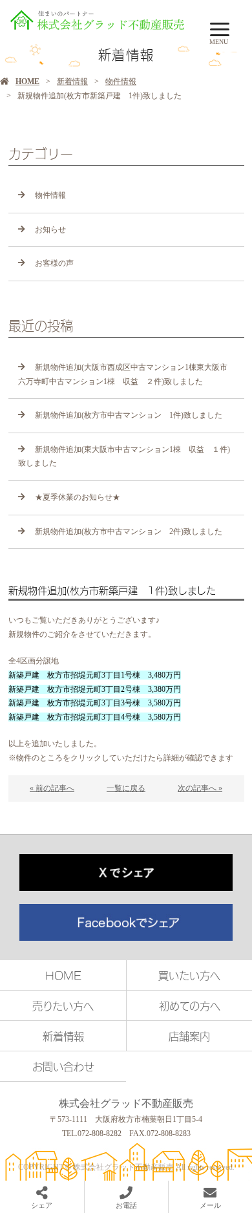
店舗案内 (189, 1036)
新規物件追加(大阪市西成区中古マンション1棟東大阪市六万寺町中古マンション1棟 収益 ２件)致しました (122, 374)
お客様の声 (54, 263)
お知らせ (50, 229)
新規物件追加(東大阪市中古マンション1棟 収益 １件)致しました (124, 456)
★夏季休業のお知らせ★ (77, 497)
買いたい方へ (189, 975)
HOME (27, 81)
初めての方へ (189, 1005)
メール (210, 1205)
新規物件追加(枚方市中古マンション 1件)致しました (128, 415)
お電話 (126, 1205)
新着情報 (72, 81)
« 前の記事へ (52, 788)
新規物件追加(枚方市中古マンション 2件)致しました (128, 531)
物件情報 (120, 81)
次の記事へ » (200, 788)
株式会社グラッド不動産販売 (126, 1103)
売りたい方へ (63, 1005)
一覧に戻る (126, 788)
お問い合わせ (63, 1066)
